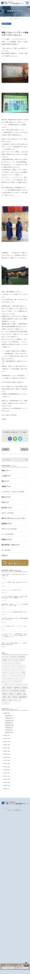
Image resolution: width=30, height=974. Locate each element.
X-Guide (15, 660)
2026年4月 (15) (9, 725)
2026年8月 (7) (9, 715)
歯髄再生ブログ (7, 523)
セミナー (12, 672)
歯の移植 (22, 690)
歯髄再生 (19, 694)
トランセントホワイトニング (9, 678)
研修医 (4, 697)
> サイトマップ (5, 808)
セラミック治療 (21, 672)
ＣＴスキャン (5, 703)
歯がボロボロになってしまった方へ (14, 518)
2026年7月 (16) (9, 718)
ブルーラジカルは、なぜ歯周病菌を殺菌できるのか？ (15, 612)
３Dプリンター (17, 700)
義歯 (9, 697)
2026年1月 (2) (9, 732)
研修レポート (6, 470)
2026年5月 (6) (9, 722)
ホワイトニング (6, 681)
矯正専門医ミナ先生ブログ (11, 545)
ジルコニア (5, 672)
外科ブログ (5, 502)
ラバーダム (18, 684)
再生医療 (9, 687)
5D (3, 656)
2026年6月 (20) (9, 720)
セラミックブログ (8, 513)
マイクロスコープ (16, 681)
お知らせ (5, 555)
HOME (11, 18)
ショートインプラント (18, 669)
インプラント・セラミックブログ (13, 492)
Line (15, 439)
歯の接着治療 (14, 690)
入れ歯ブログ (6, 476)
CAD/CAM (13, 656)
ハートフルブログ (8, 534)
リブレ (25, 684)
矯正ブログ (5, 481)
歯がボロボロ (5, 690)
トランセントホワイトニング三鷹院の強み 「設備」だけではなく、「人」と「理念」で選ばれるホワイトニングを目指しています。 (15, 635)
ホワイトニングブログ (9, 529)
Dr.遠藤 (4, 660)
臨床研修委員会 (23, 697)
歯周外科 (4, 694)
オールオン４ (21, 666)
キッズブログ (6, 550)
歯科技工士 (12, 694)
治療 (24, 694)
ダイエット (5, 675)
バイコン (21, 678)
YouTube (21, 660)
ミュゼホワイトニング (8, 684)
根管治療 (24, 687)
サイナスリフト (6, 669)
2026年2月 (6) (9, 729)
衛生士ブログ (6, 497)
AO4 (7, 656)
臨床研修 (14, 697)
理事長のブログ (7, 23)
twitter (20, 439)
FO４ (9, 660)
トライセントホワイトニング (17, 675)
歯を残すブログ (7, 507)
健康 (3, 687)
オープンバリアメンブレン (9, 666)
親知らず (4, 700)
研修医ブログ (6, 486)
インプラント (17, 663)
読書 (10, 700)
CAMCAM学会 (21, 656)
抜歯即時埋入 (17, 687)
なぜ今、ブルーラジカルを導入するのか (11, 590)
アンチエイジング (6, 663)
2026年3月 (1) (9, 727)
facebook (10, 439)
